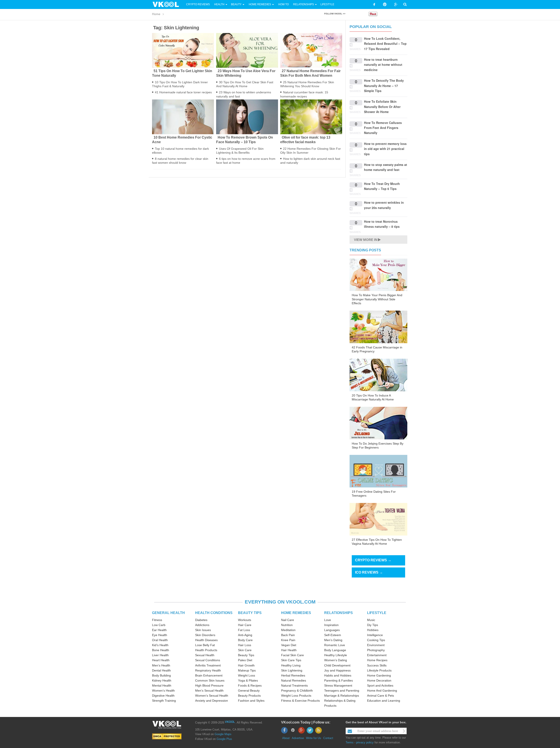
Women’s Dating (335, 660)
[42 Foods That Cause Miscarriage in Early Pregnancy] (378, 326)
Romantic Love (334, 645)
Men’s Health (161, 665)
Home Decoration (379, 680)
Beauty (236, 4)
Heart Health (161, 660)
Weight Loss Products (296, 695)
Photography (376, 650)
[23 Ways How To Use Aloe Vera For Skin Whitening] (247, 50)
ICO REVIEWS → (369, 572)
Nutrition (287, 625)
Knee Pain (288, 640)
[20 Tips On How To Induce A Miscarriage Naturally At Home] (378, 374)
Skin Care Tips (291, 660)
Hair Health (289, 650)
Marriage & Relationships (341, 695)
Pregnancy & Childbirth (297, 690)
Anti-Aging (245, 635)
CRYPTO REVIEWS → (373, 560)
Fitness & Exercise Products (300, 700)
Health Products (206, 650)
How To (283, 4)
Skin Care (245, 650)
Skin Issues (203, 630)
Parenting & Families (338, 680)
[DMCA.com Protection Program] (167, 736)
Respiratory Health (208, 670)
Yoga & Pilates (248, 680)
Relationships (303, 4)
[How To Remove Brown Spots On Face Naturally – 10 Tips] (247, 116)
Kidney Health (161, 680)
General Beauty (249, 690)
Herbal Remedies (293, 675)
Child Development (337, 665)
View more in (365, 240)
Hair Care (244, 625)
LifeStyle (327, 4)
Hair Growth (246, 665)
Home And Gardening (382, 690)
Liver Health (160, 655)
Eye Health (159, 635)
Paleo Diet (245, 660)
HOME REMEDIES (296, 613)
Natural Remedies (293, 680)
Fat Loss (244, 630)
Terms (350, 742)
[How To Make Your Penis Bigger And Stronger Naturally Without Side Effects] (378, 274)
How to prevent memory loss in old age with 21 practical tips (385, 148)
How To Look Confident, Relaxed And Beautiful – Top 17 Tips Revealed (385, 43)
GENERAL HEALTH (168, 613)
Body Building (161, 675)
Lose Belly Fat (205, 645)
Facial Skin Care (292, 655)
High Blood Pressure (209, 685)
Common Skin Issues (209, 680)
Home (156, 14)
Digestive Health (163, 695)
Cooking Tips (376, 640)
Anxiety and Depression (211, 700)
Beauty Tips (246, 655)
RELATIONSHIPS (338, 613)
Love (327, 620)
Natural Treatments (294, 685)
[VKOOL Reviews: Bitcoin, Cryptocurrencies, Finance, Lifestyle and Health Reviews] (167, 4)
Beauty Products (249, 695)
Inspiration (331, 625)
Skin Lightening (291, 670)
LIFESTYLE (376, 613)
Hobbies (372, 630)
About (286, 738)
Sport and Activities (380, 685)
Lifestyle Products (379, 670)
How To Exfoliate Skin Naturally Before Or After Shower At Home (382, 106)
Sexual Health (204, 655)
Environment (376, 645)
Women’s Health (163, 690)
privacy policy (365, 742)
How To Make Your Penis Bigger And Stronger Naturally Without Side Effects (377, 299)
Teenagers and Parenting (341, 690)
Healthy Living (291, 665)
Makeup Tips (247, 670)
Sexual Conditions (207, 660)
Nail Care (287, 620)
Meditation (288, 630)
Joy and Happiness (337, 670)
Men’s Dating (333, 640)
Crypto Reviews (198, 4)
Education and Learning (383, 700)
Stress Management (338, 685)
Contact (328, 738)
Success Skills (377, 665)
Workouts (244, 620)
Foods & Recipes (250, 685)
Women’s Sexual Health (211, 695)
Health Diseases (206, 640)
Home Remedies (260, 4)
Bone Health (160, 650)
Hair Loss (244, 645)
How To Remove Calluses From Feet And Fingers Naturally (383, 127)
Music (371, 620)
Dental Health (161, 670)
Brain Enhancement (208, 675)
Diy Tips (372, 625)
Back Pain (288, 635)
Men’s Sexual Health (209, 690)
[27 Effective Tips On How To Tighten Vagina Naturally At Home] (378, 519)
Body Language (335, 650)
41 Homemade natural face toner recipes (183, 92)
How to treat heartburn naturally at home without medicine (383, 64)
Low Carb (158, 625)
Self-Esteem (332, 635)
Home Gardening (379, 675)
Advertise (298, 738)
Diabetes (201, 620)
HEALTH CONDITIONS (214, 613)
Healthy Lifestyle (335, 655)
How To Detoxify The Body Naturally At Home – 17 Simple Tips (384, 85)
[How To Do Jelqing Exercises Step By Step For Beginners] (378, 422)
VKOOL (230, 722)
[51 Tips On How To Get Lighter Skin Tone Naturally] (183, 50)
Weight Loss (246, 675)
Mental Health (161, 685)
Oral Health (160, 640)
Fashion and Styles (251, 700)
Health (219, 4)
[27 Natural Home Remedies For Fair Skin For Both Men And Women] (311, 50)
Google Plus (224, 739)
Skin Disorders (205, 635)
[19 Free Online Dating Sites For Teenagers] (378, 471)
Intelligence (375, 635)
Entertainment (377, 655)
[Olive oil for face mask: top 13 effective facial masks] (311, 116)
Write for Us (313, 738)
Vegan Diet (288, 645)
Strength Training (164, 700)
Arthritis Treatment (208, 665)
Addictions (202, 625)
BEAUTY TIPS (250, 613)
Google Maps (223, 734)
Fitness (157, 620)
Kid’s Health (160, 645)
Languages (332, 630)
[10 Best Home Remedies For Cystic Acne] (183, 116)
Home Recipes (377, 660)
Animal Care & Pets (380, 695)
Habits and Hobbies (337, 675)
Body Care (245, 640)
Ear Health (159, 630)
